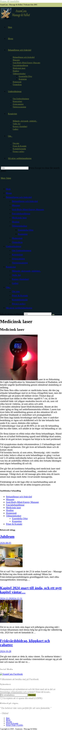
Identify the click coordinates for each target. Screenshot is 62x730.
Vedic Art (16, 275)
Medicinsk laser (19, 217)
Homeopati (17, 238)
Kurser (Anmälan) (20, 279)
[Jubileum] (11, 566)
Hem (8, 189)
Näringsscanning (20, 262)
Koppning (23, 234)
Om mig (16, 291)
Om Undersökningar (21, 250)
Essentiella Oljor (25, 230)
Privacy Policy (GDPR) (14, 725)
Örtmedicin (17, 242)
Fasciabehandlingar (21, 213)
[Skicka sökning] (53, 314)
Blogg (9, 193)
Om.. (8, 287)
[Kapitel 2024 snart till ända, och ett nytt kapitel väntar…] (11, 622)
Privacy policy (19, 303)
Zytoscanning (18, 258)
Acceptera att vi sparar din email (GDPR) (22, 698)
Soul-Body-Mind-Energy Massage (28, 209)
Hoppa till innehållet (9, 1)
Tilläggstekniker (19, 226)
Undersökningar (13, 246)
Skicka (32, 695)
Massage (16, 205)
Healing (15, 222)
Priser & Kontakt (20, 295)
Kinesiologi (17, 254)
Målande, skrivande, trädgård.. (26, 271)
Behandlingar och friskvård (19, 197)
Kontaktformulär (20, 299)
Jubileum (7, 536)
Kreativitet (11, 267)
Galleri (15, 283)
